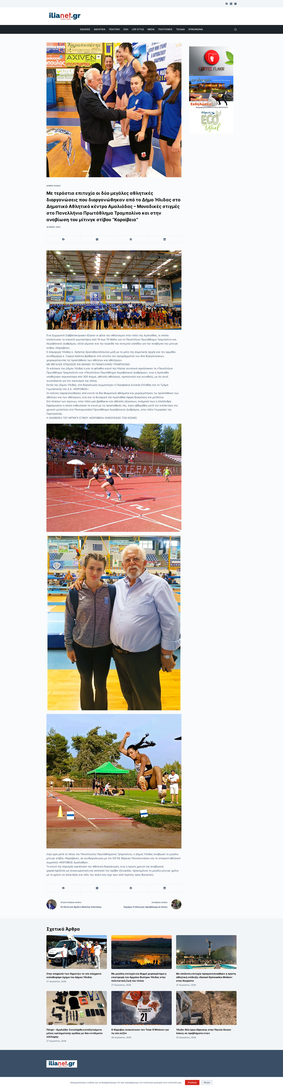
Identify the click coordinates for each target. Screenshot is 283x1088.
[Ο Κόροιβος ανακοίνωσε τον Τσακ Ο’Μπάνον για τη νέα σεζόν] (141, 1008)
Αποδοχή (192, 1082)
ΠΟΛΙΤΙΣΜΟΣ (165, 29)
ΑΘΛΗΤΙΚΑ (99, 29)
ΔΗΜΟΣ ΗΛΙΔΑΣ (53, 186)
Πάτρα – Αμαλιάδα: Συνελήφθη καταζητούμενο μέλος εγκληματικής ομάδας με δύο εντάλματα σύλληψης (74, 1033)
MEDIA (151, 29)
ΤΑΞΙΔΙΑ (180, 29)
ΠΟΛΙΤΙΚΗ (114, 29)
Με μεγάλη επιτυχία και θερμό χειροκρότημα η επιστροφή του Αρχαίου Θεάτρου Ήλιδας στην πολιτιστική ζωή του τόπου (138, 977)
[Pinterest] (131, 239)
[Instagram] (235, 4)
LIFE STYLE (138, 29)
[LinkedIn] (164, 239)
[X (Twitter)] (231, 4)
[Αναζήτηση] (235, 29)
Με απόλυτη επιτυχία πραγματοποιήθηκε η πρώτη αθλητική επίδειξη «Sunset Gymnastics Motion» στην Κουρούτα (206, 977)
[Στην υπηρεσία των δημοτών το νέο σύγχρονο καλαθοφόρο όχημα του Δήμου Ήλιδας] (76, 952)
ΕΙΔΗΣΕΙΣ (85, 29)
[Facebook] (227, 4)
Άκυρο (207, 1082)
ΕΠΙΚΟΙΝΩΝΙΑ (196, 29)
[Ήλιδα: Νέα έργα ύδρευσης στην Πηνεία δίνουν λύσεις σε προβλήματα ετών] (206, 1008)
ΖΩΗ (125, 29)
